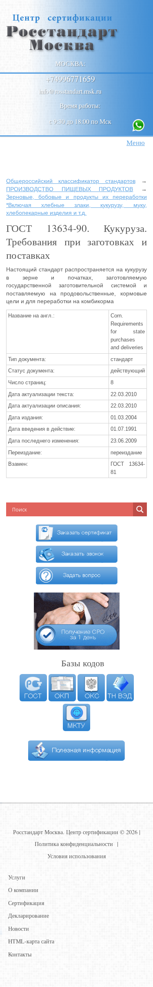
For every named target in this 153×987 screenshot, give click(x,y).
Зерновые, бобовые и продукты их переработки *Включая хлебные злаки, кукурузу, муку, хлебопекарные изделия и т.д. (76, 205)
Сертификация (26, 903)
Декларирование (28, 915)
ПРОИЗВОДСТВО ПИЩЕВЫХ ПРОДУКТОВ (69, 189)
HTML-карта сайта (31, 941)
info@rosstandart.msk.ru (70, 91)
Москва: (70, 63)
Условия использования (76, 856)
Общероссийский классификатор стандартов (70, 181)
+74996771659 (70, 78)
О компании (23, 890)
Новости (18, 928)
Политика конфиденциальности (74, 844)
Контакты (19, 954)
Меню (135, 142)
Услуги (16, 877)
